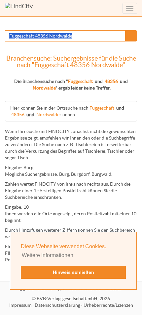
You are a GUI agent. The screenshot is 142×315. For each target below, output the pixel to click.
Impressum (20, 305)
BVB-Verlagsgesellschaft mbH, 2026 (73, 298)
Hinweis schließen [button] (73, 272)
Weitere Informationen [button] (47, 255)
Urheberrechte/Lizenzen (108, 305)
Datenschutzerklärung (57, 305)
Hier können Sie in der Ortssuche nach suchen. (67, 111)
